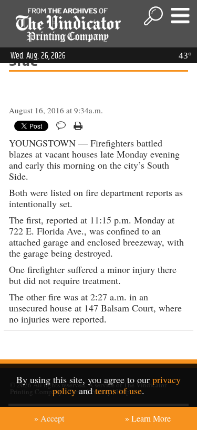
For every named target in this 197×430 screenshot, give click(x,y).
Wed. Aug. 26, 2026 (38, 56)
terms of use (118, 390)
